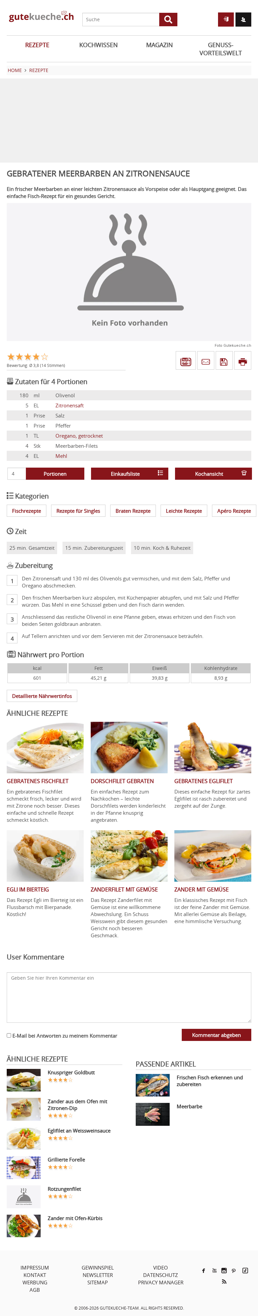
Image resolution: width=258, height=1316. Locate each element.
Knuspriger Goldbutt (71, 1072)
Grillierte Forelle (66, 1159)
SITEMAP (97, 1282)
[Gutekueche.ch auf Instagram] (224, 1270)
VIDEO (160, 1267)
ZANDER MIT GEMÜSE (201, 889)
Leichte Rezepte (184, 510)
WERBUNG (35, 1282)
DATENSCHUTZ (160, 1275)
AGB (35, 1289)
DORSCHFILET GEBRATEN (122, 781)
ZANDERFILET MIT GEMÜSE (124, 889)
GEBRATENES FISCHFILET (38, 781)
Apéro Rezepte (234, 510)
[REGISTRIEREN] (243, 19)
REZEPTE (37, 45)
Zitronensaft (69, 405)
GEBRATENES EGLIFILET (203, 781)
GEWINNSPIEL (98, 1267)
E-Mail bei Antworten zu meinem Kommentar (64, 1035)
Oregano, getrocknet (79, 435)
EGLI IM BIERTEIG (28, 889)
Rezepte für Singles (78, 510)
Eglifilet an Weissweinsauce (79, 1130)
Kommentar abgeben (216, 1035)
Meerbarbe (189, 1106)
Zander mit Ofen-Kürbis (75, 1218)
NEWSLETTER (98, 1275)
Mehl (61, 455)
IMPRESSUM (34, 1267)
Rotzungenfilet (64, 1188)
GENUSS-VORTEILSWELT (221, 49)
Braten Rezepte (133, 510)
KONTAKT (35, 1275)
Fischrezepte (26, 510)
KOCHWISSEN (98, 45)
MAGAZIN (159, 45)
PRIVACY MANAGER (160, 1282)
